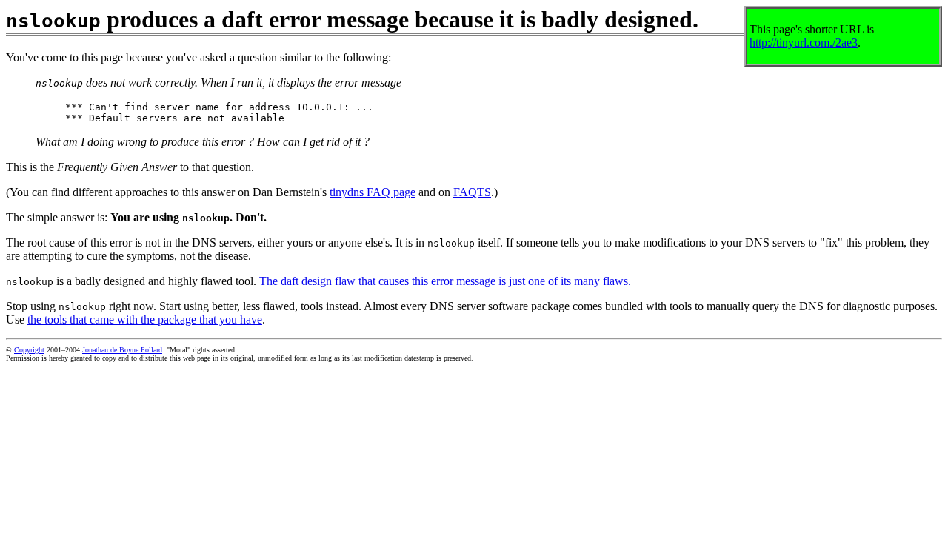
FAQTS (472, 192)
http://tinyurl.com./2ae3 (804, 42)
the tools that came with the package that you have (144, 319)
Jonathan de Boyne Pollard (122, 350)
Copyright (29, 350)
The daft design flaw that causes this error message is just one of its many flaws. (445, 281)
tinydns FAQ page (372, 192)
